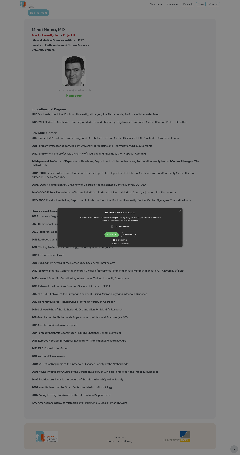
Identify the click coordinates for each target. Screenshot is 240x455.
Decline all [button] (128, 235)
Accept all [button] (111, 235)
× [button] (180, 211)
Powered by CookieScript (120, 244)
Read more (135, 220)
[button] (120, 227)
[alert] (120, 227)
